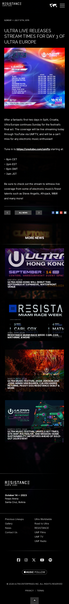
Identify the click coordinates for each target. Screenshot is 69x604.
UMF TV (38, 536)
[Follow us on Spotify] (50, 560)
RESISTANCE (41, 527)
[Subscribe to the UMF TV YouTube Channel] (42, 560)
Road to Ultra (41, 523)
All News (23, 213)
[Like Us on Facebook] (18, 560)
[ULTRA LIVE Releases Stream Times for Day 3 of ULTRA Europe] (34, 107)
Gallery (9, 523)
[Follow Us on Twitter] (33, 560)
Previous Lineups (14, 519)
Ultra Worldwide (43, 519)
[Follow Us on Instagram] (26, 560)
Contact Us (11, 532)
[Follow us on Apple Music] (34, 572)
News (8, 527)
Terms (40, 590)
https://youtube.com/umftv (33, 149)
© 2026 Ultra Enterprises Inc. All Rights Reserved (34, 584)
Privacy (29, 590)
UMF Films (40, 532)
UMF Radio (40, 541)
